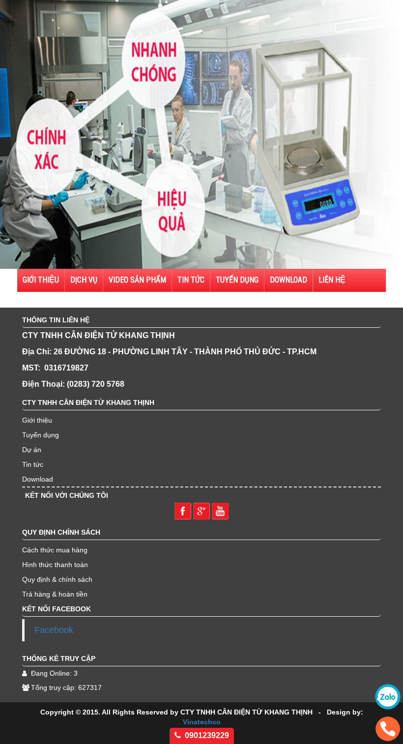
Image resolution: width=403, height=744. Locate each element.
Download (288, 280)
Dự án (31, 450)
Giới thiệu (41, 280)
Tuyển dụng (237, 280)
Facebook (53, 630)
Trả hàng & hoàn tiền (54, 594)
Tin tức (190, 280)
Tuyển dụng (40, 435)
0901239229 (207, 735)
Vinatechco (202, 722)
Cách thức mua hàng (54, 550)
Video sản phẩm (137, 280)
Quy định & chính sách (57, 579)
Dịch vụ (83, 280)
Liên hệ (331, 280)
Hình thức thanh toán (55, 565)
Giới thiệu (37, 420)
